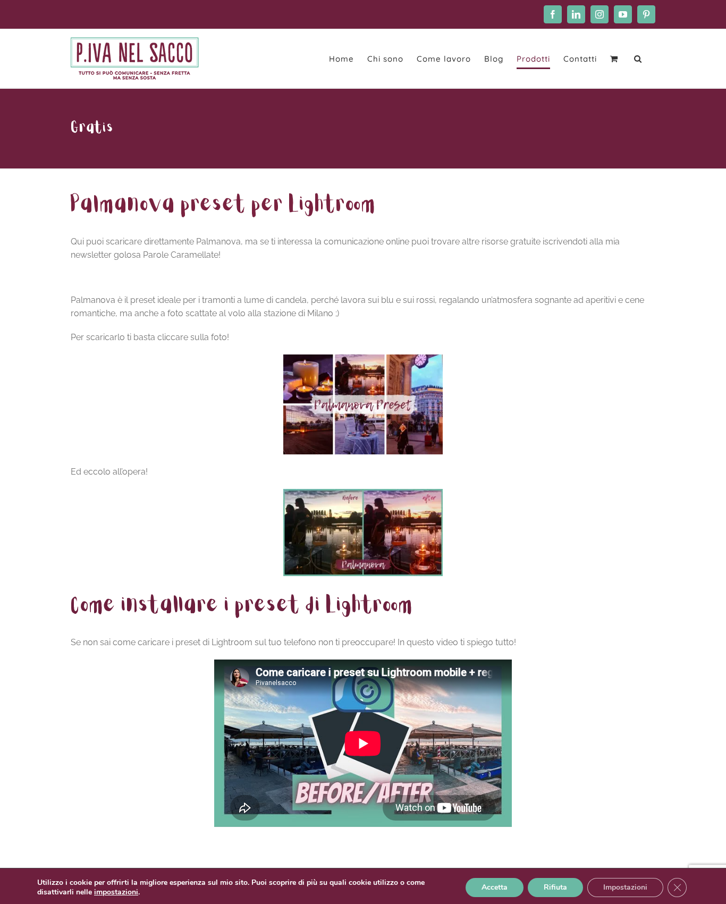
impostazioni (116, 892)
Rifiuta (555, 887)
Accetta (495, 887)
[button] (638, 58)
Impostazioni (625, 887)
